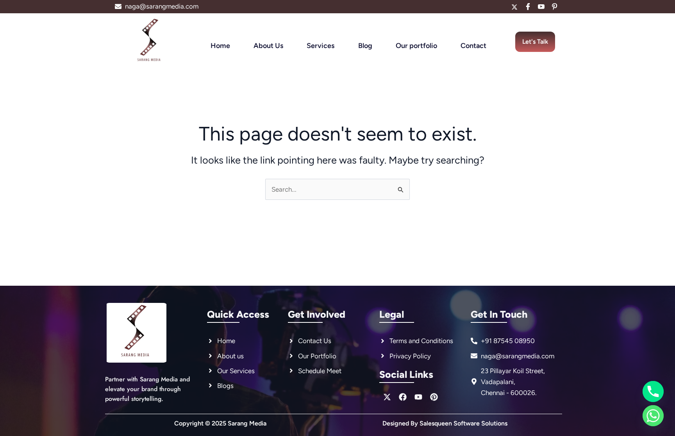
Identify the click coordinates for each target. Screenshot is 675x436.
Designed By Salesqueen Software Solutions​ (444, 423)
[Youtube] (541, 6)
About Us (268, 45)
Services (320, 45)
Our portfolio (416, 45)
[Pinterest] (554, 6)
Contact (473, 45)
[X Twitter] (514, 6)
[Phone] (653, 391)
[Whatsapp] (653, 415)
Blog (365, 45)
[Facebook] (528, 6)
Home (220, 45)
